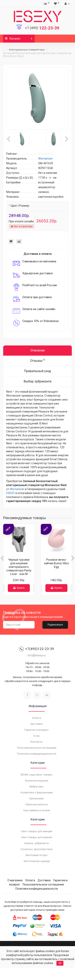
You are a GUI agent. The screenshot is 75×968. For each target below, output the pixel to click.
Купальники (36, 798)
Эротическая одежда (36, 861)
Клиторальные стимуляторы (27, 49)
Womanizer (17, 489)
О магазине (15, 880)
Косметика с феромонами (37, 792)
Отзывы (37, 360)
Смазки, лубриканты (36, 843)
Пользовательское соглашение (36, 747)
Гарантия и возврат (36, 729)
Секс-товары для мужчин (36, 837)
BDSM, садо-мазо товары (36, 774)
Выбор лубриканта (37, 381)
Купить (21, 588)
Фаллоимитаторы (36, 855)
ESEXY (10, 493)
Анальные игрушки (36, 780)
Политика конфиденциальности (36, 753)
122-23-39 (42, 28)
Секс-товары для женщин (36, 831)
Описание (37, 350)
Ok (59, 963)
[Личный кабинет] (66, 3)
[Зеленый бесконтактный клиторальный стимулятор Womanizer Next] (37, 98)
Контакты (36, 741)
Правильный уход (37, 371)
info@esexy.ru (37, 655)
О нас (36, 735)
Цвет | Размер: (20, 205)
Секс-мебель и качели (36, 810)
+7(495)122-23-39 (39, 649)
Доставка (36, 723)
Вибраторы (37, 786)
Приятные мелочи (36, 804)
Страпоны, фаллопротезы (36, 849)
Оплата (36, 717)
